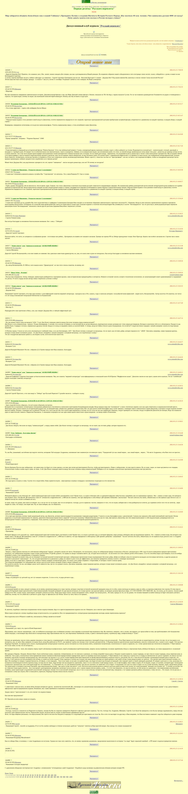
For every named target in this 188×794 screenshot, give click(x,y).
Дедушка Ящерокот (18, 216)
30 (26, 775)
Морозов (18, 136)
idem (17, 403)
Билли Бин (18, 106)
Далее (11, 773)
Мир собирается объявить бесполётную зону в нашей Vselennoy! (32, 16)
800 (64, 777)
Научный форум (113, 6)
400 (52, 775)
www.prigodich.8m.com (175, 216)
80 (37, 775)
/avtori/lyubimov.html (176, 275)
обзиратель (19, 320)
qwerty (8, 462)
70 (35, 775)
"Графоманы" (179, 40)
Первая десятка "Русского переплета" (94, 8)
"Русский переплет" (110, 26)
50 (30, 775)
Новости (90, 6)
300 (49, 775)
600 (58, 777)
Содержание (78, 6)
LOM (17, 275)
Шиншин (17, 89)
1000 (70, 777)
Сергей (17, 231)
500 (55, 775)
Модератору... (178, 780)
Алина (17, 172)
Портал (73, 6)
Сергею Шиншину (176, 604)
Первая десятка (96, 6)
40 (28, 775)
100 (42, 775)
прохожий (14, 490)
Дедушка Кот (16, 248)
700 (61, 777)
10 (21, 775)
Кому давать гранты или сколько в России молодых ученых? (94, 18)
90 (40, 775)
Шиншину (179, 724)
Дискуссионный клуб (104, 6)
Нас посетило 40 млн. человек (134, 16)
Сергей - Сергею (177, 681)
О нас (82, 6)
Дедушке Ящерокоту (176, 231)
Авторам (86, 6)
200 (46, 775)
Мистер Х (17, 447)
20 (23, 775)
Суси (17, 72)
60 (33, 775)
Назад (7, 773)
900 (67, 777)
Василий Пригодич (177, 44)
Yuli (16, 423)
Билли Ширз (18, 183)
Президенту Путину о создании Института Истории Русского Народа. (91, 16)
